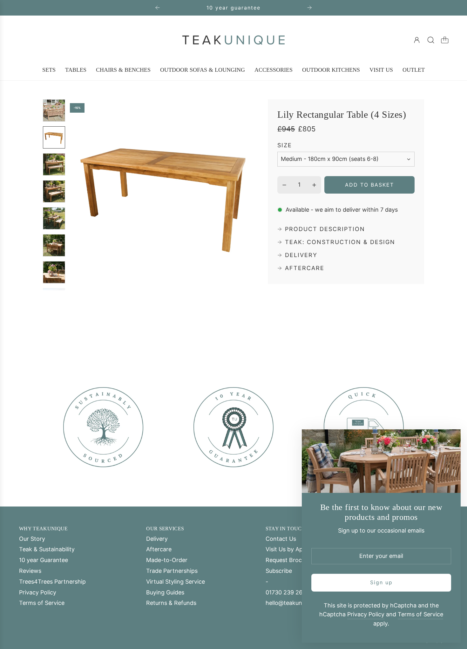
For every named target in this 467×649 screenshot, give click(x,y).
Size (284, 145)
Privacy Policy (365, 614)
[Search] (431, 40)
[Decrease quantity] (284, 185)
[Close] (449, 441)
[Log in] (417, 40)
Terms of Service (420, 614)
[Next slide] (309, 8)
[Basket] (445, 40)
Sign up (381, 582)
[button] (85, 195)
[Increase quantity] (314, 185)
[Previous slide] (157, 8)
